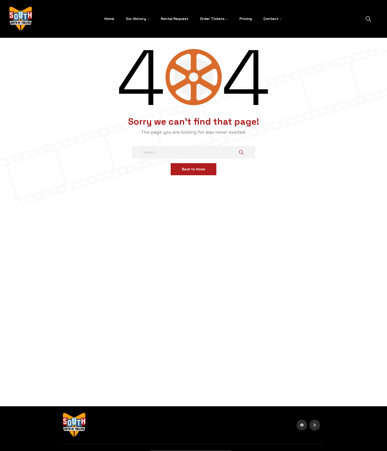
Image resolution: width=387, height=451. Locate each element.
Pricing (245, 18)
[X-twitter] (314, 425)
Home (109, 18)
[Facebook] (302, 425)
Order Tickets (212, 18)
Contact (270, 18)
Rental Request (174, 18)
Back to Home (193, 169)
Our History (136, 18)
